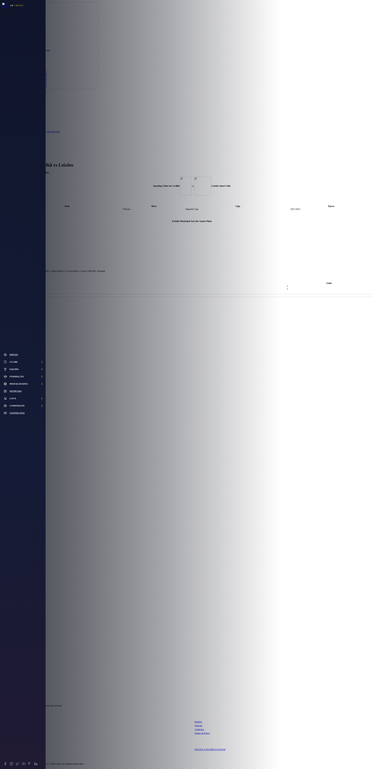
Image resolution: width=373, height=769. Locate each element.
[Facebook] (5, 763)
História (198, 722)
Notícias (198, 725)
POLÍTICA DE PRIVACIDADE (210, 749)
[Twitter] (17, 763)
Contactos (199, 729)
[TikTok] (29, 763)
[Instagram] (11, 763)
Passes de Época (202, 733)
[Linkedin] (36, 763)
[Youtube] (23, 763)
